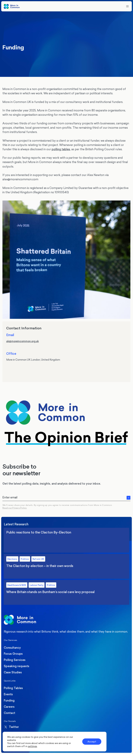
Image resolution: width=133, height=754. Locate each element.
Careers (9, 707)
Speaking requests (16, 666)
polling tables (61, 149)
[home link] (12, 6)
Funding (9, 700)
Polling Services (14, 660)
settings (32, 746)
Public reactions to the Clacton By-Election (66, 540)
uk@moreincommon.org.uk (22, 341)
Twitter (14, 727)
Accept (91, 741)
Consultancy (12, 648)
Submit (128, 498)
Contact (9, 713)
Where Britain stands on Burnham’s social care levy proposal (66, 592)
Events (8, 694)
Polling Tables (13, 688)
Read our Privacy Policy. (14, 508)
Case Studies (13, 672)
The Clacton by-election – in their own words (66, 566)
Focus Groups (13, 654)
